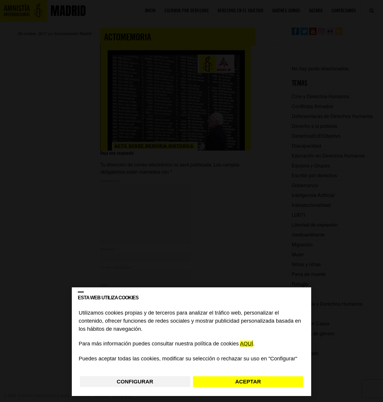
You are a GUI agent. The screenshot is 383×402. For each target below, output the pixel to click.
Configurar (135, 382)
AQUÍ (246, 344)
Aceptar (248, 382)
